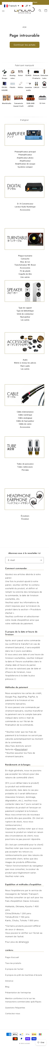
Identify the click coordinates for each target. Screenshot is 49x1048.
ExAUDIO (27, 1043)
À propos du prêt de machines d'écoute (23, 975)
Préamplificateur (25, 155)
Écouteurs (25, 516)
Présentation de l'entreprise (18, 992)
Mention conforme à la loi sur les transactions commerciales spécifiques (23, 1000)
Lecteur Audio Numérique (25, 207)
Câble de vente (25, 424)
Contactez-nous (12, 1013)
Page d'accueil (12, 957)
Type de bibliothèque (25, 311)
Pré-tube (25, 470)
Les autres (25, 320)
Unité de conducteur (25, 314)
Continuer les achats (24, 45)
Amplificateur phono (25, 158)
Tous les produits (13, 963)
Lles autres (25, 277)
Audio (25, 360)
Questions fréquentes (15, 1008)
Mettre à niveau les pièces (25, 363)
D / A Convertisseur (25, 204)
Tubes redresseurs (25, 467)
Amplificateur (25, 161)
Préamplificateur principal (25, 152)
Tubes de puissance (25, 464)
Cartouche (25, 259)
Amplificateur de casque (25, 164)
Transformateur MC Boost (25, 265)
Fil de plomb (25, 271)
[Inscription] (41, 560)
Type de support (25, 308)
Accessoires (25, 210)
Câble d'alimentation (25, 412)
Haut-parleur (25, 317)
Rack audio (25, 366)
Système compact (25, 167)
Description (21, 749)
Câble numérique (25, 415)
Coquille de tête (25, 274)
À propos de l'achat (14, 969)
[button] (3, 10)
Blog (7, 987)
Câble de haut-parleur (25, 421)
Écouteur (25, 519)
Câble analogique (25, 418)
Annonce (9, 981)
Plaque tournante (25, 256)
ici (26, 942)
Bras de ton (25, 262)
